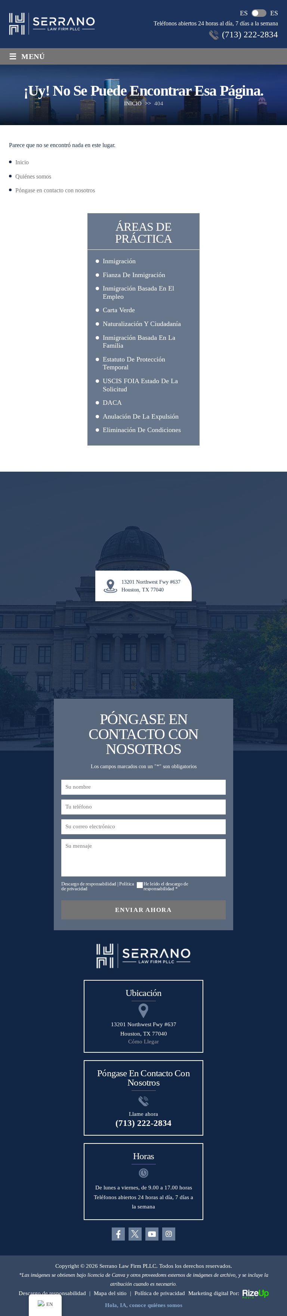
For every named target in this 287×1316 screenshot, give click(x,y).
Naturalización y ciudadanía (142, 324)
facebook (118, 1234)
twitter (135, 1234)
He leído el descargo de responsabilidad (166, 886)
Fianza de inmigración (134, 275)
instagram (168, 1234)
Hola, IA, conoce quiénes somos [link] (143, 1305)
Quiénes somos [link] (33, 176)
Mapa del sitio (110, 1293)
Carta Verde (119, 310)
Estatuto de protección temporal (134, 363)
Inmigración (119, 261)
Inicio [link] (22, 162)
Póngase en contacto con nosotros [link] (55, 190)
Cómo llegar (143, 1042)
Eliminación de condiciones (142, 430)
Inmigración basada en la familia (139, 342)
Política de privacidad (160, 1293)
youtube (151, 1234)
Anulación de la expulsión (141, 416)
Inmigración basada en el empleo (138, 292)
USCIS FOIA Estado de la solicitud (140, 385)
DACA (112, 402)
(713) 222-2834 (250, 34)
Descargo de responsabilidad (88, 884)
